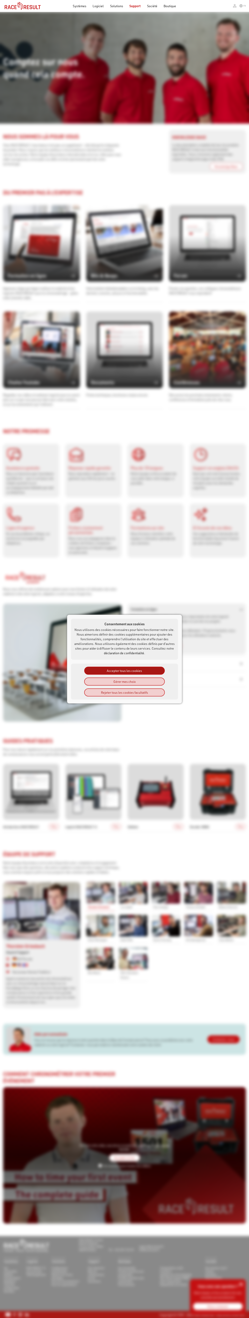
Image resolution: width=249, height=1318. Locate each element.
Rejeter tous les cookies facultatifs (124, 692)
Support (135, 6)
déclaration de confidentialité (124, 653)
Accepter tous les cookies (124, 670)
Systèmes (79, 6)
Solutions (116, 6)
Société (152, 6)
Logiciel (98, 6)
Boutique (170, 6)
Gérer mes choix (124, 681)
